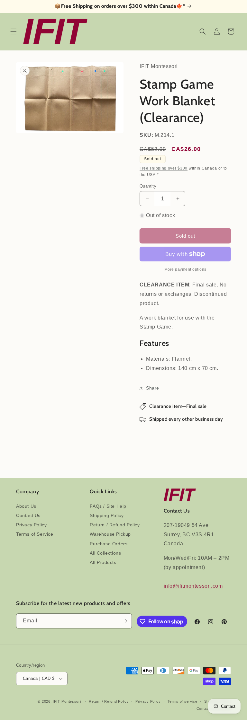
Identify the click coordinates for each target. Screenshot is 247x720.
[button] (13, 31)
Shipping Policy (107, 515)
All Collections (105, 553)
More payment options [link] (185, 269)
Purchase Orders (108, 543)
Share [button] (152, 388)
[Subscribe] (124, 620)
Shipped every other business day (186, 419)
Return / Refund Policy (115, 524)
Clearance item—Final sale (178, 406)
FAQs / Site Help (108, 506)
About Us (26, 506)
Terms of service (182, 701)
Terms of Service (34, 534)
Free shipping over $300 (164, 168)
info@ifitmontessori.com (193, 586)
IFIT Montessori (67, 701)
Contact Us (28, 515)
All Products (103, 562)
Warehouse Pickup (110, 534)
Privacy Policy (31, 524)
